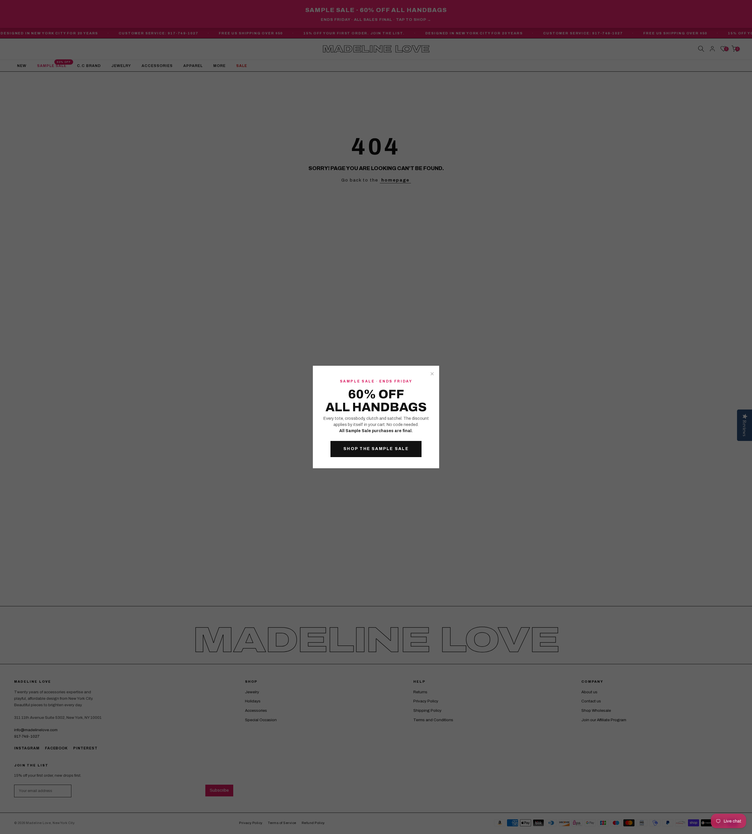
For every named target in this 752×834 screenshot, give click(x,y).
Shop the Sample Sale (376, 449)
